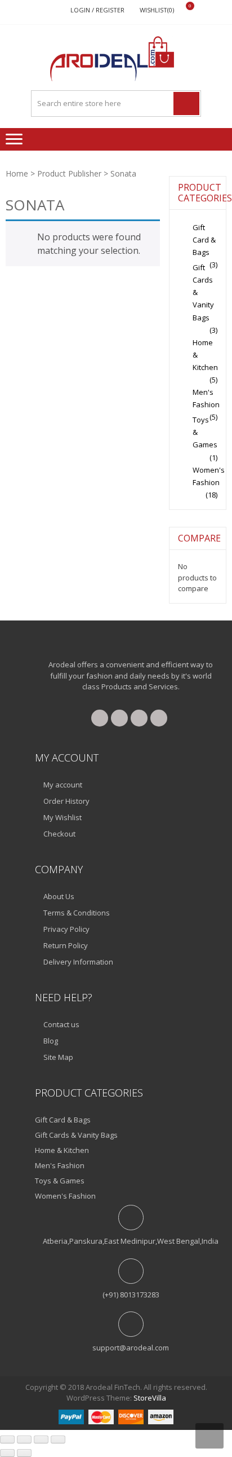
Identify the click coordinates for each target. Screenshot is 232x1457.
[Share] (41, 1439)
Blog (50, 1041)
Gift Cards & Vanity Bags (76, 1135)
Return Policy (65, 945)
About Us (58, 896)
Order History (66, 801)
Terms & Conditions (76, 913)
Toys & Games (59, 1181)
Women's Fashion (65, 1196)
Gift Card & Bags (204, 239)
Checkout (59, 834)
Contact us (61, 1024)
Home (17, 173)
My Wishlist (62, 817)
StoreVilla (149, 1398)
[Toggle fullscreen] (24, 1439)
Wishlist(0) (157, 10)
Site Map (58, 1057)
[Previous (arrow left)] (7, 1453)
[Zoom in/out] (7, 1439)
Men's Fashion (59, 1165)
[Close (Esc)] (58, 1439)
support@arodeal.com (130, 1347)
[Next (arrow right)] (24, 1453)
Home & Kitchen (62, 1150)
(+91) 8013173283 (130, 1294)
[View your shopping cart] (183, 10)
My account (62, 785)
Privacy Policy (66, 929)
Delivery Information (78, 962)
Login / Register (97, 10)
